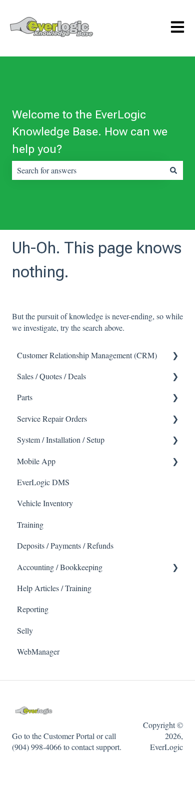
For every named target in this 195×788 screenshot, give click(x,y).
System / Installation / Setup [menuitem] (60, 439)
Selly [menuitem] (25, 630)
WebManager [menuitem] (38, 651)
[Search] (173, 170)
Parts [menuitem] (24, 397)
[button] (175, 356)
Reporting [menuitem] (32, 609)
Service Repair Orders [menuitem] (52, 418)
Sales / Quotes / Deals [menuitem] (51, 376)
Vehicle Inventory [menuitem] (45, 503)
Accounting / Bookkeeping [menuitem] (59, 567)
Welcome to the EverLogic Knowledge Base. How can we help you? (90, 132)
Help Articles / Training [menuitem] (54, 588)
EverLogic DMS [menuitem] (43, 482)
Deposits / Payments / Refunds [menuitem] (65, 545)
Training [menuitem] (30, 524)
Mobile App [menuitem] (36, 461)
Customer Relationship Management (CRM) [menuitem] (87, 355)
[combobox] (88, 170)
